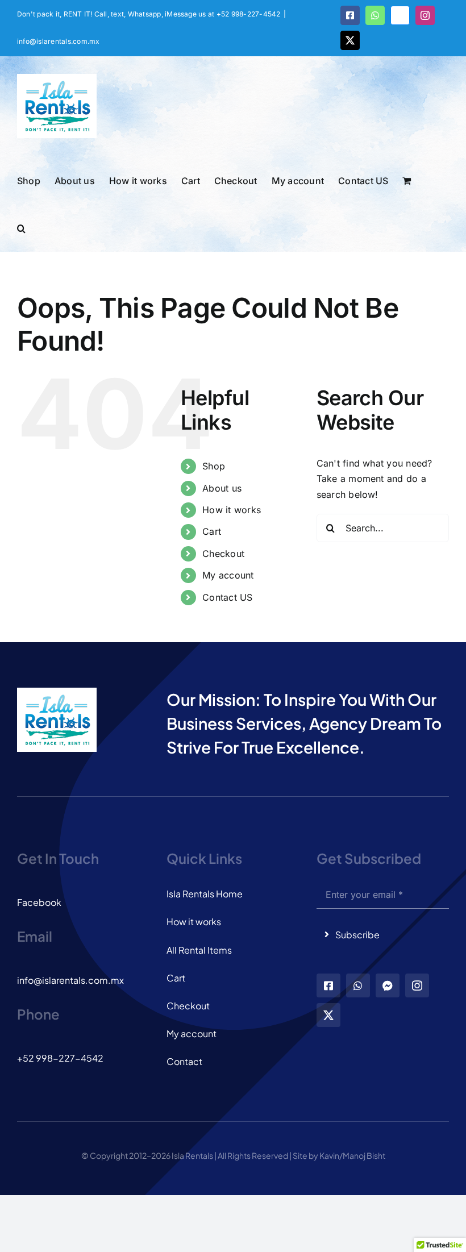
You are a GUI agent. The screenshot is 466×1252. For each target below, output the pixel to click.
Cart (211, 531)
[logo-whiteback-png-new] (57, 692)
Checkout (223, 553)
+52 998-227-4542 (60, 1058)
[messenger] (388, 985)
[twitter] (328, 1015)
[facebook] (328, 985)
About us (222, 488)
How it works (231, 509)
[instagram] (417, 985)
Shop (213, 466)
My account (227, 575)
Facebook (39, 902)
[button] (21, 227)
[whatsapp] (358, 985)
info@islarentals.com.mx (58, 41)
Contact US (227, 597)
